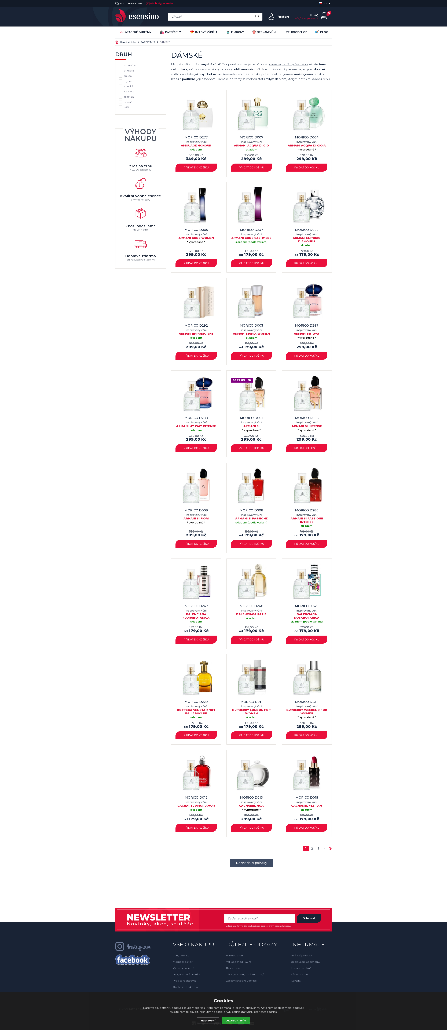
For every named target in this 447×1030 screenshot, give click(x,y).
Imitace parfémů (301, 968)
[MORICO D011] (251, 679)
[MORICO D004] (306, 114)
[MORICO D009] (196, 487)
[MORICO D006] (306, 395)
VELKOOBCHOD (296, 32)
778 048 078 (131, 3)
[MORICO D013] (251, 775)
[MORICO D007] (251, 114)
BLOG (324, 32)
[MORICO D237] (251, 207)
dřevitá (128, 75)
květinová (129, 91)
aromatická (130, 65)
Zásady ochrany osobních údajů (245, 974)
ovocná (128, 102)
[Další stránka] (330, 848)
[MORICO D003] (251, 303)
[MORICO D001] (251, 395)
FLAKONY (237, 32)
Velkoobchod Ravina (238, 961)
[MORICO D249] (306, 583)
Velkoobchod (234, 955)
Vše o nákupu (299, 974)
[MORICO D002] (306, 207)
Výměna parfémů (183, 968)
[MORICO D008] (251, 487)
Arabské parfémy (138, 32)
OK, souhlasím (236, 1020)
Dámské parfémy (229, 79)
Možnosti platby (182, 961)
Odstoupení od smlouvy (305, 961)
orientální (129, 96)
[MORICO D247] (196, 583)
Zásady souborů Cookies (241, 980)
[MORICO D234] (306, 679)
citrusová (129, 70)
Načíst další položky (251, 863)
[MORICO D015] (306, 775)
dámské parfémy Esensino (288, 64)
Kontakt (296, 980)
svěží (126, 107)
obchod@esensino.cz (164, 3)
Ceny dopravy (181, 955)
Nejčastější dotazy (301, 955)
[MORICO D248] (251, 583)
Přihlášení (282, 16)
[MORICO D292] (196, 303)
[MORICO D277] (196, 114)
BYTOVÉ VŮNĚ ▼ (206, 32)
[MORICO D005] (196, 207)
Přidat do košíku (196, 167)
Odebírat (308, 918)
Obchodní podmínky (185, 987)
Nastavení (208, 1020)
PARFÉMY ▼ (173, 32)
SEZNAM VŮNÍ (266, 32)
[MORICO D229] (196, 679)
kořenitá (128, 86)
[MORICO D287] (306, 303)
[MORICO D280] (306, 487)
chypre (128, 81)
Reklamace (233, 968)
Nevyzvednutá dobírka (186, 974)
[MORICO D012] (196, 775)
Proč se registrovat (184, 980)
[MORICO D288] (196, 395)
